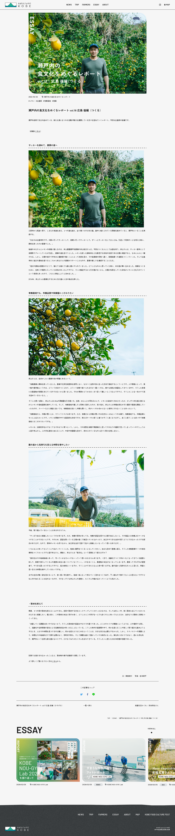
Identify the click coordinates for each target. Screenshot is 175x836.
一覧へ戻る (87, 705)
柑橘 (54, 101)
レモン (32, 101)
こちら (37, 131)
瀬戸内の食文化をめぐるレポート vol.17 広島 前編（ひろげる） (39, 705)
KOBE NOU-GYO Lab (40, 784)
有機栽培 (47, 101)
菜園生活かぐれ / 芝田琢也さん (147, 705)
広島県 (39, 101)
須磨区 (98, 785)
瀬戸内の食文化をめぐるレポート (57, 97)
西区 (163, 785)
